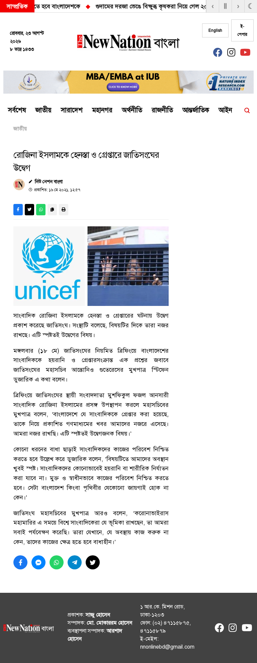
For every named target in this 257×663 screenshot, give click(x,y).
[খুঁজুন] (247, 110)
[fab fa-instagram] (231, 54)
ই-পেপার (242, 30)
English (215, 30)
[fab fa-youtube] (244, 54)
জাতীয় (20, 128)
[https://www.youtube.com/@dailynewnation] (246, 629)
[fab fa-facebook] (218, 54)
